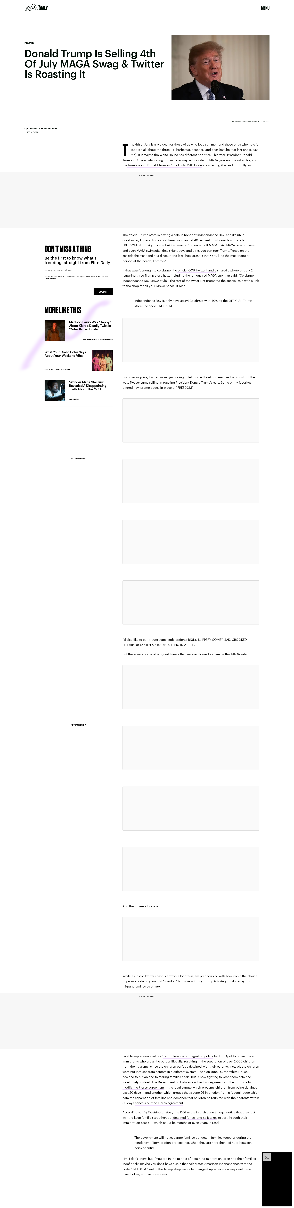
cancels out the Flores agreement (159, 1103)
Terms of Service (97, 276)
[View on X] (191, 340)
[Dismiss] (288, 1155)
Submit (103, 291)
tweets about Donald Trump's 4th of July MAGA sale (165, 165)
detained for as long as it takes (194, 1117)
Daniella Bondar (43, 128)
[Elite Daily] (36, 7)
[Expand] (265, 1155)
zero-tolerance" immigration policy (188, 1056)
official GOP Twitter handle (196, 270)
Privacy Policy (50, 278)
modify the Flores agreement (143, 1087)
